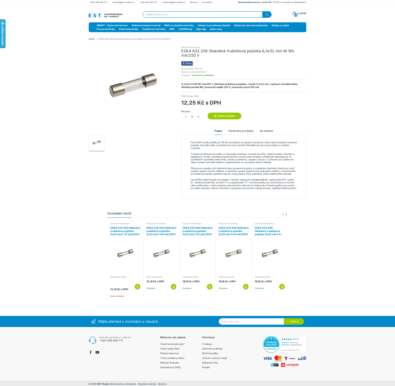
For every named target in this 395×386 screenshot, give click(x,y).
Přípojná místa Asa (169, 353)
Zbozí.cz (162, 384)
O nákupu (207, 344)
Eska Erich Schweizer (190, 47)
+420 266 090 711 (98, 2)
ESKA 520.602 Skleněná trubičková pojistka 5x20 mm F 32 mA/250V (125, 231)
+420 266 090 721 (148, 2)
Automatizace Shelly (170, 367)
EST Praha (103, 384)
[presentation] (283, 214)
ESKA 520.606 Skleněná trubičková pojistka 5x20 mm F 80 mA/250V (268, 231)
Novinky (194, 2)
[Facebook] (90, 353)
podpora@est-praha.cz (174, 2)
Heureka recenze (147, 384)
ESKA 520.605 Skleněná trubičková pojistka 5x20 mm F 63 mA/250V (234, 231)
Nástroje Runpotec (169, 362)
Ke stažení (207, 2)
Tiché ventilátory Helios (172, 358)
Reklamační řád (210, 362)
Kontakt (206, 367)
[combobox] (207, 14)
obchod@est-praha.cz (123, 2)
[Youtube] (97, 353)
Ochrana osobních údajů (214, 358)
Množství (185, 111)
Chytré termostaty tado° (172, 344)
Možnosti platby (210, 353)
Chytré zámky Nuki (169, 348)
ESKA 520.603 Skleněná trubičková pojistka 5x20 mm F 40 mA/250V (161, 231)
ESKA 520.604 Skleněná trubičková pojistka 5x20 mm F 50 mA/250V (197, 231)
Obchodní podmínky (212, 348)
